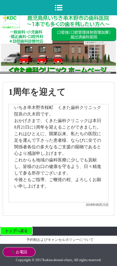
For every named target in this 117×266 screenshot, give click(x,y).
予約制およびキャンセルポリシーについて (60, 240)
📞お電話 (19, 252)
